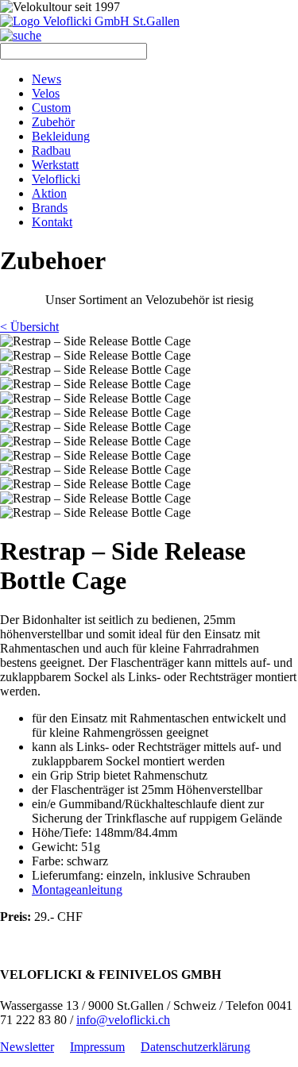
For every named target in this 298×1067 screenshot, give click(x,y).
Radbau (51, 150)
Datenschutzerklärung (195, 1047)
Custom (51, 107)
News (46, 79)
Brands (50, 207)
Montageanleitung (77, 889)
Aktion (49, 193)
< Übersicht (29, 326)
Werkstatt (55, 164)
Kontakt (52, 222)
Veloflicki (56, 179)
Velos (46, 93)
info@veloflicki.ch (123, 1020)
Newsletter (27, 1047)
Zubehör (53, 122)
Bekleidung (61, 136)
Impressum (97, 1047)
